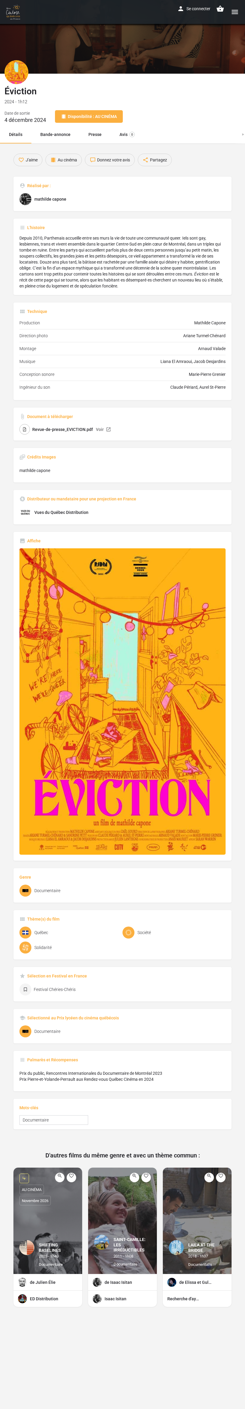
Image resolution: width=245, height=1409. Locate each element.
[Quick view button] (60, 1177)
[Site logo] (14, 11)
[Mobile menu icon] (235, 12)
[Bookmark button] (71, 1177)
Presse (95, 134)
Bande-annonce (55, 134)
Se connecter (198, 8)
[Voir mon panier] (220, 9)
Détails (15, 134)
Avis (126, 134)
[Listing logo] (16, 72)
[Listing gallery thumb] (122, 701)
